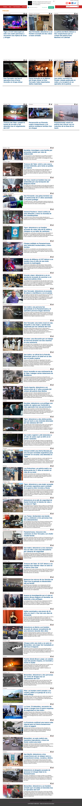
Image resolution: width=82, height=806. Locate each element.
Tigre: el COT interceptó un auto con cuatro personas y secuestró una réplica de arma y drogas (15, 34)
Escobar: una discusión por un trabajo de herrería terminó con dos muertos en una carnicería (38, 340)
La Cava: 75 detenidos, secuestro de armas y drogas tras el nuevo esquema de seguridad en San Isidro (38, 708)
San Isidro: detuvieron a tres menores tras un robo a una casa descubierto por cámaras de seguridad (38, 549)
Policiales (6, 11)
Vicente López (11, 272)
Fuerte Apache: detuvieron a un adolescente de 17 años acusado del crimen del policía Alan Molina (37, 389)
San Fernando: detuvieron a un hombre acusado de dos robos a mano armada (40, 33)
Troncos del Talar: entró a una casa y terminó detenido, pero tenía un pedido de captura (38, 166)
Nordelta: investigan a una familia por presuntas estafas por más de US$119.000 (38, 152)
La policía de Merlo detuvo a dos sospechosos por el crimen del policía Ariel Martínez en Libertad (65, 34)
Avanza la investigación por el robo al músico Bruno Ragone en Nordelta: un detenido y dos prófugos (38, 597)
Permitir (51, 7)
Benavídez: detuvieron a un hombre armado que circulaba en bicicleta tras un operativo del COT (38, 788)
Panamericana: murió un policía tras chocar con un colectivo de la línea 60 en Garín (64, 125)
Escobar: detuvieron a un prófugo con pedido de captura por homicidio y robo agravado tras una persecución (38, 405)
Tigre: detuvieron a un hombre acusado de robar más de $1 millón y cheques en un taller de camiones (38, 229)
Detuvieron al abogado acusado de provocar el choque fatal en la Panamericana (37, 772)
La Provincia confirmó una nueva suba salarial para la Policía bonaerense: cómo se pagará (38, 724)
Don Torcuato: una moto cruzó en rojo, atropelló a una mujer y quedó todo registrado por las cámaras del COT (38, 324)
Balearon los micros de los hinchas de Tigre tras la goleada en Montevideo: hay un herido (38, 581)
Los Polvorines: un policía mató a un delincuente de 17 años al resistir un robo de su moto (38, 470)
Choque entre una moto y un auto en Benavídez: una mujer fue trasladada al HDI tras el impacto (38, 645)
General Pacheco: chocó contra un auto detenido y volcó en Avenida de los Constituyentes (37, 213)
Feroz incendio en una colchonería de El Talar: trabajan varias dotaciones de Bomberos (38, 373)
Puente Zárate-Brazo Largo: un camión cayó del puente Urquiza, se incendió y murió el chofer (38, 661)
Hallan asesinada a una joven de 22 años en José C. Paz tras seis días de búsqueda (38, 613)
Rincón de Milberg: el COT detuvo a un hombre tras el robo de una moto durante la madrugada (38, 261)
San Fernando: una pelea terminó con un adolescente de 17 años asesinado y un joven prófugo (38, 197)
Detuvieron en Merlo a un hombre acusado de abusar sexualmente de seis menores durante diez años (37, 629)
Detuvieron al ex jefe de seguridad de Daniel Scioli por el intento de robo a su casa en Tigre (38, 502)
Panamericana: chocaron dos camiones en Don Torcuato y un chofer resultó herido (38, 534)
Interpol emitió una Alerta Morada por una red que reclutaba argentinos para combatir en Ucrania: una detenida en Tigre (38, 453)
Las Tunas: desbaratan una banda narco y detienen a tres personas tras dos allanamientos (38, 518)
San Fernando (37, 13)
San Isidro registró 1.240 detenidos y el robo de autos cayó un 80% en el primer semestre (38, 437)
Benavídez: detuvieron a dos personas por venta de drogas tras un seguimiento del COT (38, 676)
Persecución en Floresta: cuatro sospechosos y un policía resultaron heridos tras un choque (40, 125)
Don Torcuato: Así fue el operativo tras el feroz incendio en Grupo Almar (13, 80)
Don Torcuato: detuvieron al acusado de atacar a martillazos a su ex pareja (38, 292)
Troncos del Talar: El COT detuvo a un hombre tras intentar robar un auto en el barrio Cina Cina (38, 565)
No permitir (44, 7)
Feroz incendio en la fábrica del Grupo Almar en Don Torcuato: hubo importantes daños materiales (39, 81)
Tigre (9, 13)
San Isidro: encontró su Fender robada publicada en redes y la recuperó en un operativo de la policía (65, 81)
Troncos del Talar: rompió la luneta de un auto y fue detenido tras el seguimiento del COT (14, 125)
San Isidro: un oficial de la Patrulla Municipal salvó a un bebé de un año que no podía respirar (38, 356)
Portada (5, 6)
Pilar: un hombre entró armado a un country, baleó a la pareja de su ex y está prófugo (37, 692)
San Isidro (61, 60)
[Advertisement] (40, 49)
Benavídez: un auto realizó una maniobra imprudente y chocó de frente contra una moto (36, 740)
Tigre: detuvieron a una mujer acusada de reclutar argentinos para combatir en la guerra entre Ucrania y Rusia (38, 486)
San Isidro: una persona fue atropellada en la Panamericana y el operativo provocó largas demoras (37, 309)
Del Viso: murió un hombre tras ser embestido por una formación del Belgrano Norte (37, 182)
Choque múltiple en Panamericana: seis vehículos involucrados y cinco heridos (37, 245)
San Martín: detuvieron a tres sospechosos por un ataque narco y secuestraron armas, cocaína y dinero (38, 756)
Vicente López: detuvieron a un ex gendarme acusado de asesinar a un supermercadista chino (37, 277)
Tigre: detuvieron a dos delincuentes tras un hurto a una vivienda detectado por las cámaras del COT (38, 421)
